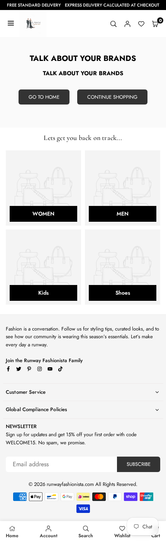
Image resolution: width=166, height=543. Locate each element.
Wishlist (122, 535)
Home (12, 535)
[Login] (127, 24)
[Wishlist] (141, 24)
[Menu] (11, 24)
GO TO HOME (44, 97)
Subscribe (139, 464)
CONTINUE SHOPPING (112, 97)
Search (85, 535)
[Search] (113, 24)
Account (49, 535)
